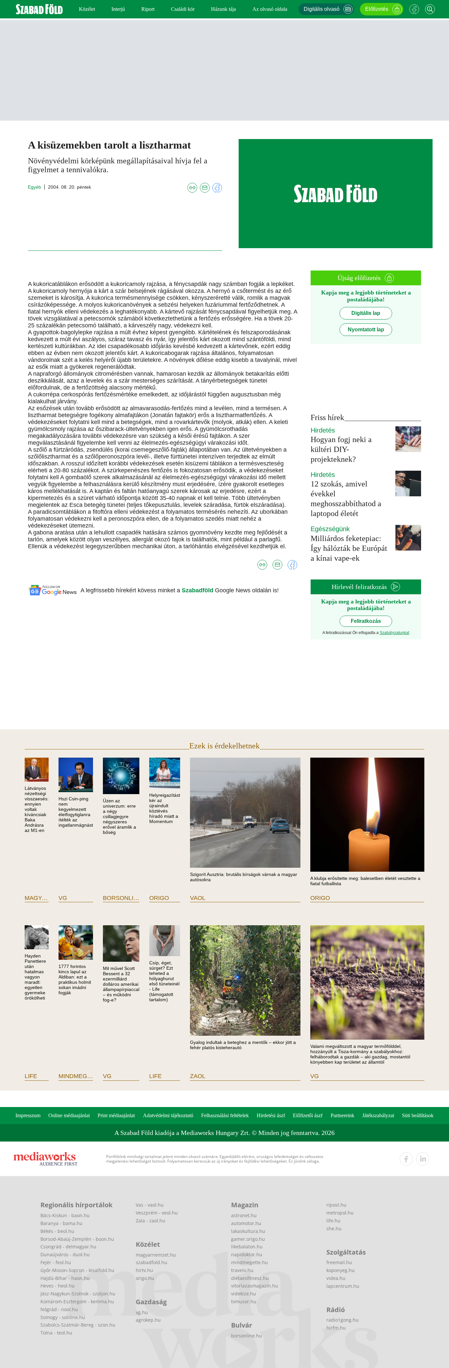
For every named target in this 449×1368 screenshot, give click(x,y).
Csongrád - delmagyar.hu (68, 1246)
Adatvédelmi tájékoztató (168, 1115)
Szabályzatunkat (394, 632)
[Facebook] (414, 9)
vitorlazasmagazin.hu (254, 1286)
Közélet (87, 9)
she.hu (334, 1228)
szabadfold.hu (151, 1262)
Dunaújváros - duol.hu (65, 1254)
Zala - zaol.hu (150, 1220)
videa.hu (335, 1278)
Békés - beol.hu (57, 1231)
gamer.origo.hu (248, 1239)
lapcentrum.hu (342, 1286)
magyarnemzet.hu (156, 1255)
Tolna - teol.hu (56, 1333)
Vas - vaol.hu (150, 1205)
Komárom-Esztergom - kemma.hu (77, 1301)
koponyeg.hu (340, 1270)
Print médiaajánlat (116, 1115)
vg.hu (142, 1312)
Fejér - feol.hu (55, 1262)
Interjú (118, 9)
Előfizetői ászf (307, 1115)
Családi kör (183, 9)
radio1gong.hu (342, 1320)
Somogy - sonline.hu (62, 1317)
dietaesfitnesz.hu (250, 1278)
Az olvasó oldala (269, 9)
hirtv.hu (144, 1270)
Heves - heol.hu (57, 1286)
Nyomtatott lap (366, 329)
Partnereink (342, 1115)
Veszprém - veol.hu (157, 1213)
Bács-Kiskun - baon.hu (65, 1215)
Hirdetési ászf (271, 1115)
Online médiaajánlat (69, 1115)
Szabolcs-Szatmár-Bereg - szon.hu (77, 1325)
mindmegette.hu (249, 1262)
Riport (147, 9)
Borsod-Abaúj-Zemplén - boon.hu (77, 1239)
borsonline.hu (246, 1336)
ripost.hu (336, 1205)
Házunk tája (223, 9)
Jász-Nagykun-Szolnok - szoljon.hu (77, 1293)
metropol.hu (340, 1213)
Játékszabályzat (378, 1115)
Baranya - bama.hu (61, 1223)
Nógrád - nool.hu (59, 1309)
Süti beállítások (418, 1115)
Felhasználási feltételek (225, 1115)
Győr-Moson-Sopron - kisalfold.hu (77, 1270)
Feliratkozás (366, 621)
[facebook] (406, 1159)
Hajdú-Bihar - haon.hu (65, 1278)
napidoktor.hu (246, 1254)
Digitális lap (365, 313)
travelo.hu (242, 1270)
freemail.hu (339, 1262)
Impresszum (27, 1115)
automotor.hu (246, 1223)
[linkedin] (422, 1159)
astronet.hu (244, 1215)
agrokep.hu (148, 1320)
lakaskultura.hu (248, 1231)
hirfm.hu (336, 1328)
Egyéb (34, 187)
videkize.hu (243, 1293)
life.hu (333, 1220)
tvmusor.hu (243, 1301)
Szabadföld (198, 590)
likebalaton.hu (247, 1246)
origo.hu (145, 1278)
